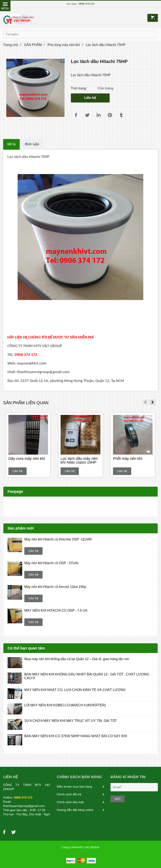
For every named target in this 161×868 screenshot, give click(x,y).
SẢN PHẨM (34, 45)
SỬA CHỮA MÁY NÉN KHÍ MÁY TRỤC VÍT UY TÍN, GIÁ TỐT (70, 720)
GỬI (117, 799)
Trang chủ (12, 45)
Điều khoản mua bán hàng (74, 786)
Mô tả (11, 144)
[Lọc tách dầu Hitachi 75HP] (76, 115)
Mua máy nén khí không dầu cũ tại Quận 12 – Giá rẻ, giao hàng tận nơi (76, 659)
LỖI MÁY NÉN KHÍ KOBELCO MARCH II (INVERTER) (65, 705)
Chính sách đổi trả (69, 794)
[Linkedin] (99, 115)
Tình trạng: (79, 88)
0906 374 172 (87, 3)
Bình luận (32, 144)
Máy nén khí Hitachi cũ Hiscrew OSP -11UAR (58, 539)
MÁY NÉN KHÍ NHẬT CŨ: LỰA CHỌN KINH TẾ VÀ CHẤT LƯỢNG (75, 690)
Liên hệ (90, 98)
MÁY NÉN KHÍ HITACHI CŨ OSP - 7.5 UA (55, 610)
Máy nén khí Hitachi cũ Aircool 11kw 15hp (55, 587)
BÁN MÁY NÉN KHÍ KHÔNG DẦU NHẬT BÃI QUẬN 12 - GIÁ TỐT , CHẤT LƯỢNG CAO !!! (86, 676)
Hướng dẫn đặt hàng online (75, 810)
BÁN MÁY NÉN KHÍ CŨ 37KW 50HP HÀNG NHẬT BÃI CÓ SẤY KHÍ (75, 736)
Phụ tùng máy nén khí (65, 45)
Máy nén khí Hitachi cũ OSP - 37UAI (51, 563)
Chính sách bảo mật (70, 802)
